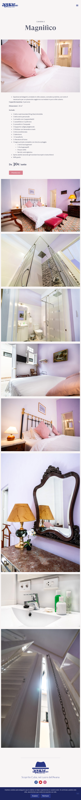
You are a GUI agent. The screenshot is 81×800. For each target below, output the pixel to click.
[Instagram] (45, 782)
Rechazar (45, 796)
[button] (77, 5)
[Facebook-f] (36, 782)
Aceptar (35, 796)
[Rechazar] (77, 793)
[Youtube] (40, 782)
